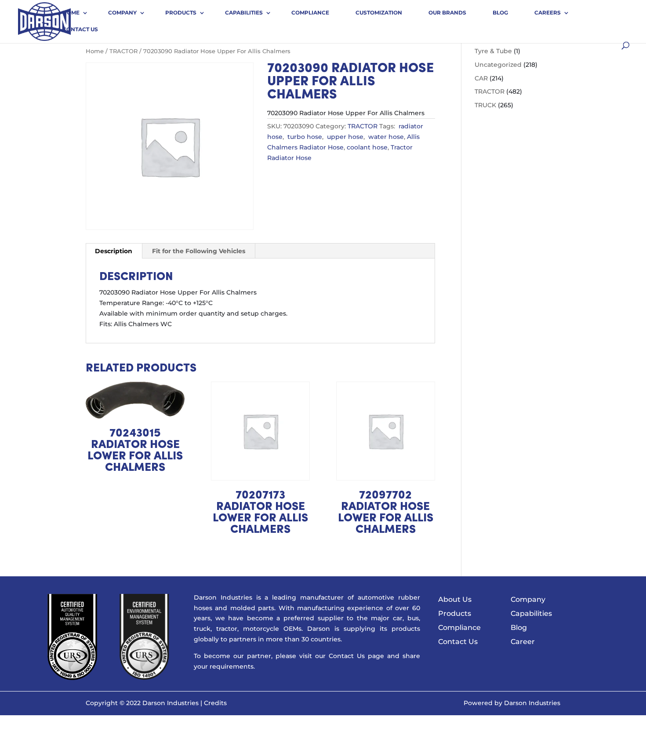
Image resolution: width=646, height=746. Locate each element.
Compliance (310, 12)
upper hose (344, 137)
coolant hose (367, 147)
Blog (500, 12)
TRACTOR (123, 51)
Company (122, 12)
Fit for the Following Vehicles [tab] (198, 251)
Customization (379, 12)
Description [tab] (113, 251)
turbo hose (304, 137)
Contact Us (80, 29)
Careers (547, 12)
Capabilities (244, 12)
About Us (455, 599)
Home (71, 12)
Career (523, 641)
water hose (385, 137)
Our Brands (447, 12)
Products (180, 12)
